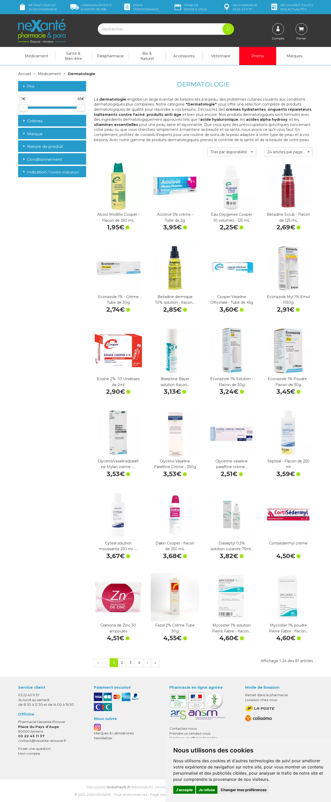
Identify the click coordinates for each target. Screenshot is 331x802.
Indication (53, 172)
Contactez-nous (183, 728)
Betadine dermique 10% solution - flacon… (175, 299)
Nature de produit (45, 146)
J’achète (118, 205)
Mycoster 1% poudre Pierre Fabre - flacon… (288, 628)
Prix (30, 86)
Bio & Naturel (147, 56)
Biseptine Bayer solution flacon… (175, 381)
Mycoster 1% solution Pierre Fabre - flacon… (231, 628)
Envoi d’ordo (146, 7)
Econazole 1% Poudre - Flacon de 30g (288, 381)
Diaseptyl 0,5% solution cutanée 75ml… (231, 546)
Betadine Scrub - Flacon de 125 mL (288, 217)
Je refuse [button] (207, 790)
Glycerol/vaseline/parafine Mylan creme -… (118, 464)
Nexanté (103, 794)
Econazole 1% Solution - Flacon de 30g (231, 381)
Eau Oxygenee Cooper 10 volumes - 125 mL (231, 217)
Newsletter (103, 738)
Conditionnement (44, 159)
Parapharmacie (110, 56)
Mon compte (29, 753)
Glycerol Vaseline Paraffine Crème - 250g (175, 464)
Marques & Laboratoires (114, 733)
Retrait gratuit (42, 7)
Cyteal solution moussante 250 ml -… (118, 546)
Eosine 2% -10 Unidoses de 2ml (118, 381)
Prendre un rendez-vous (189, 733)
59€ (96, 7)
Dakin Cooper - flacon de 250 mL (174, 546)
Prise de (195, 7)
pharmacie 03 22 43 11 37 (245, 7)
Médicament (36, 56)
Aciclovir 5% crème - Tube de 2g (175, 217)
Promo (257, 56)
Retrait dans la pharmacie (266, 695)
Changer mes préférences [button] (244, 790)
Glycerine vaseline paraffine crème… (231, 464)
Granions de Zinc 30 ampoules (118, 628)
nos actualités (296, 7)
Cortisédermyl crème (288, 543)
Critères (34, 120)
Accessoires (183, 56)
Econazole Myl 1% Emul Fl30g (288, 299)
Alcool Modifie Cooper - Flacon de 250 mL (118, 217)
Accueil (24, 73)
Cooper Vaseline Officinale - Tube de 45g (231, 299)
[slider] (23, 107)
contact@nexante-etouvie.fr (42, 740)
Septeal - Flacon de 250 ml (288, 464)
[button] (231, 152)
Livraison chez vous (261, 700)
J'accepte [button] (184, 790)
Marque (35, 133)
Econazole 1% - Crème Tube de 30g (118, 299)
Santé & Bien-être (73, 56)
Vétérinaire (220, 56)
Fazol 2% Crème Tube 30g (175, 628)
